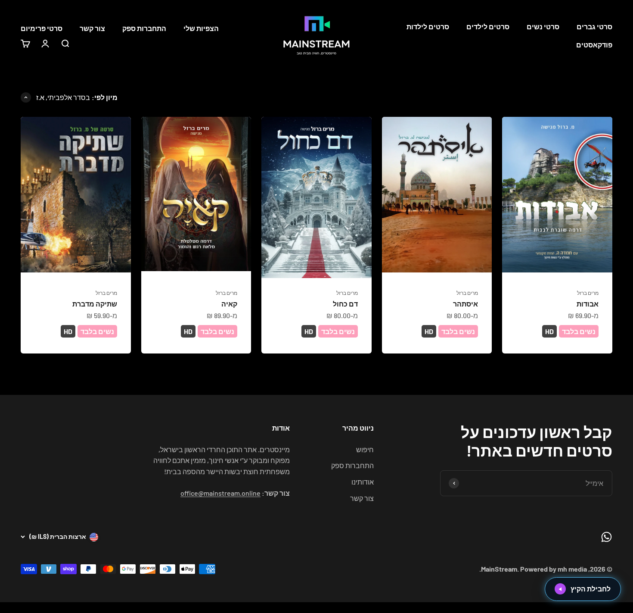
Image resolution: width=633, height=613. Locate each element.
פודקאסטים (594, 45)
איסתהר (465, 304)
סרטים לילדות (427, 26)
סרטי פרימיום (41, 28)
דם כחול (345, 304)
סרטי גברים (594, 26)
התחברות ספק (144, 28)
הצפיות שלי (201, 28)
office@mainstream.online (220, 493)
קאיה (229, 304)
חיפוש (365, 449)
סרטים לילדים (487, 26)
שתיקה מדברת (94, 304)
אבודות (588, 304)
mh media (572, 569)
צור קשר (92, 28)
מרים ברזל (588, 293)
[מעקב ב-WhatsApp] (606, 537)
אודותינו (362, 482)
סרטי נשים (543, 26)
